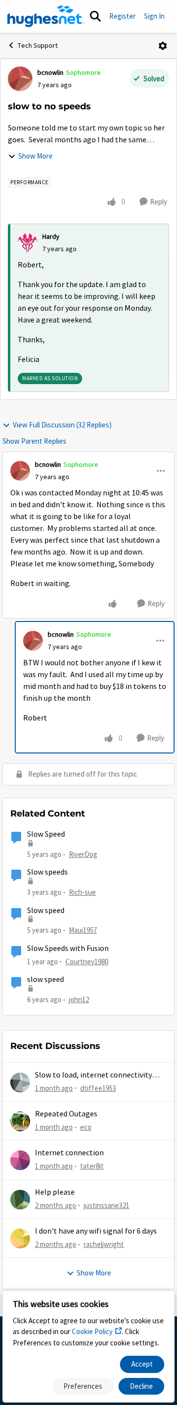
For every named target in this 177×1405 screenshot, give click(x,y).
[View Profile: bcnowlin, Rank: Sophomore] (20, 78)
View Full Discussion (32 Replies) (62, 424)
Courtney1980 (86, 961)
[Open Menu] (163, 46)
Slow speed (45, 910)
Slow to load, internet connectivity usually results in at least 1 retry (93, 1075)
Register (122, 16)
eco (85, 1127)
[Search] (95, 16)
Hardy (50, 236)
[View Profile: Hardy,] (27, 243)
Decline (141, 1386)
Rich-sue (82, 892)
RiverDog (83, 854)
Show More (35, 156)
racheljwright (104, 1244)
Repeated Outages (66, 1114)
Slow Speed (46, 834)
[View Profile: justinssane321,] (20, 1199)
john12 (79, 999)
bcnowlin (50, 72)
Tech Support (38, 45)
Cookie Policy (92, 1331)
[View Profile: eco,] (20, 1121)
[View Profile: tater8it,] (20, 1160)
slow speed (45, 979)
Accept (142, 1364)
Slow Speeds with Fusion (68, 948)
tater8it (92, 1166)
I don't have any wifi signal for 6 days (96, 1231)
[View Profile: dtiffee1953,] (20, 1082)
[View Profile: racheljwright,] (20, 1238)
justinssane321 (106, 1205)
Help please (55, 1192)
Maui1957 (83, 930)
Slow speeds (47, 872)
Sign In (154, 16)
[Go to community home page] (46, 16)
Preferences (82, 1386)
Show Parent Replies (34, 441)
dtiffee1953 (98, 1088)
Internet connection (69, 1153)
